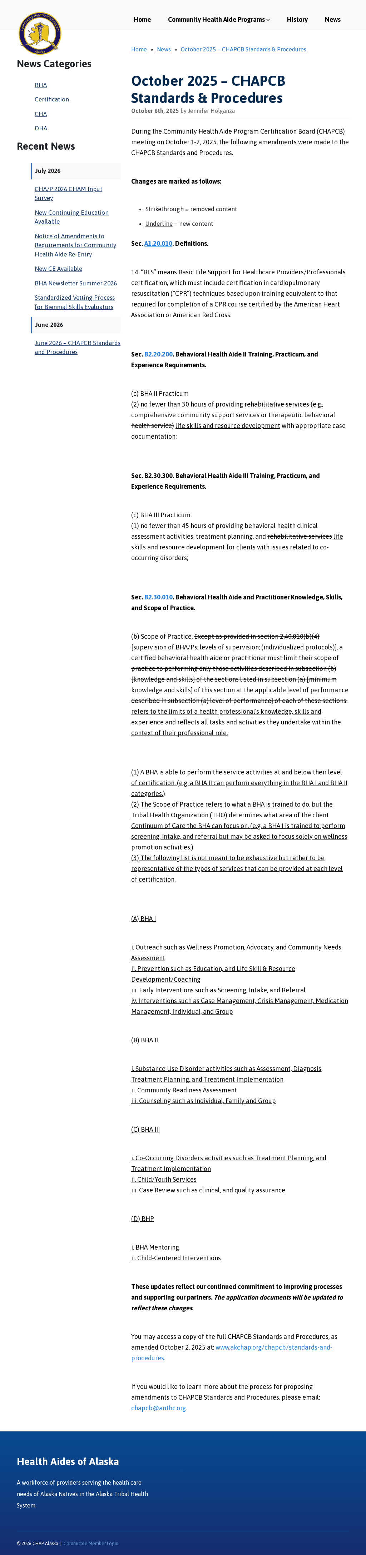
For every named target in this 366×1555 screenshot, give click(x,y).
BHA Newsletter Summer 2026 (76, 283)
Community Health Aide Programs (216, 19)
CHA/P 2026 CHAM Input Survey (68, 193)
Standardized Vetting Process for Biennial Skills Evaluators (75, 302)
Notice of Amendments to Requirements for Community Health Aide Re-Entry (75, 245)
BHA (41, 85)
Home (142, 19)
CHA (41, 114)
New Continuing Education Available (72, 217)
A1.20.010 (158, 243)
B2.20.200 (158, 354)
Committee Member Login (91, 1543)
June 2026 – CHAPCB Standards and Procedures (77, 347)
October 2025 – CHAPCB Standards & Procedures (243, 49)
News (333, 19)
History (297, 19)
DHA (41, 128)
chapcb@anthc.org (158, 1408)
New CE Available (58, 268)
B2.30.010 (158, 597)
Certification (52, 99)
